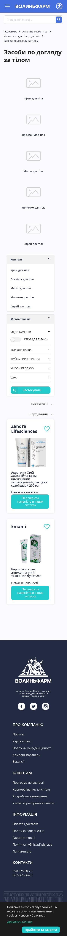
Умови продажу (22, 368)
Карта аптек (21, 741)
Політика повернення (28, 831)
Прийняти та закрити (41, 930)
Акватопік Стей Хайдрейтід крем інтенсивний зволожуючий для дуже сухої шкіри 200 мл (29, 479)
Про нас (18, 734)
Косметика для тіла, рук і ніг (22, 36)
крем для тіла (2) (35, 339)
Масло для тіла (21, 288)
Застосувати (32, 390)
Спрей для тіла (21, 306)
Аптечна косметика (34, 31)
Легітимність (22, 851)
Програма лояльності (28, 783)
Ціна (14, 377)
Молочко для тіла (22, 297)
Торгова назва (21, 350)
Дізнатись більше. (20, 922)
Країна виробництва (25, 359)
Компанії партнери (26, 755)
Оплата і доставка (26, 824)
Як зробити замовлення (30, 796)
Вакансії (18, 762)
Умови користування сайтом (34, 803)
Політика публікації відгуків (32, 844)
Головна (10, 31)
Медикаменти (21, 332)
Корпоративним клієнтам (31, 789)
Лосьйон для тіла (22, 279)
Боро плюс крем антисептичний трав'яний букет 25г (26, 573)
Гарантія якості (24, 838)
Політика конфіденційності (32, 748)
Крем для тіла (20, 270)
